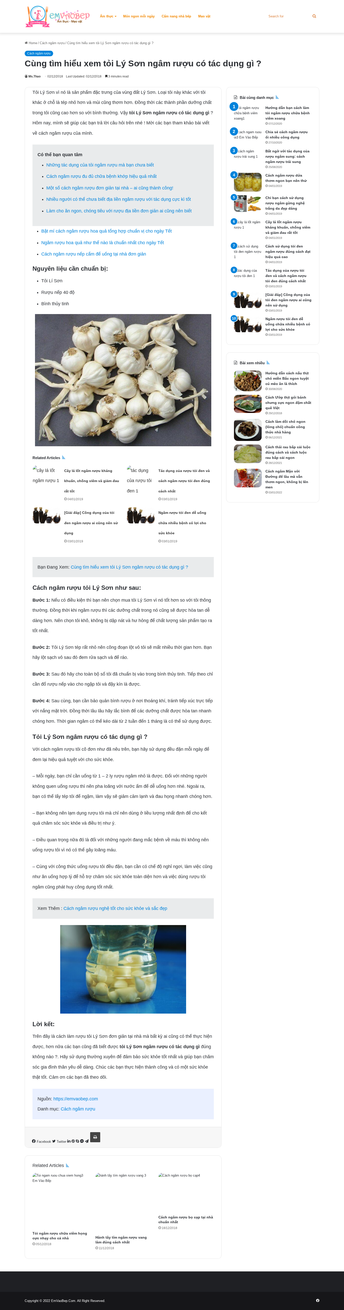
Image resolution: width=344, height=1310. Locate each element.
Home (32, 43)
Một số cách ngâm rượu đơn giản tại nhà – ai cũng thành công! (109, 187)
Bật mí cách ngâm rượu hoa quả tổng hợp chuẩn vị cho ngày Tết (106, 231)
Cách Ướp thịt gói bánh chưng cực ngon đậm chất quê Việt (288, 402)
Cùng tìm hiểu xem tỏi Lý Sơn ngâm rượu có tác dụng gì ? (129, 567)
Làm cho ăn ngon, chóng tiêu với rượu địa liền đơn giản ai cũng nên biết (119, 210)
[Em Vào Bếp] (57, 16)
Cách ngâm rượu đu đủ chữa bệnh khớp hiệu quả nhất (101, 176)
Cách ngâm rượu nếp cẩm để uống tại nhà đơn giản (93, 254)
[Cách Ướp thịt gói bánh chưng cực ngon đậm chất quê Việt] (248, 404)
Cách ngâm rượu (52, 43)
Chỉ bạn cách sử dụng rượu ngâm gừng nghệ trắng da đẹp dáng (285, 203)
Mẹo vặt (204, 16)
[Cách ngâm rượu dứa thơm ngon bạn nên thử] (248, 182)
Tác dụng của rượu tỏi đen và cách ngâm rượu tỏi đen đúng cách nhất (184, 481)
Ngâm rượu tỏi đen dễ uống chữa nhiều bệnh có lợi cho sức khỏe (182, 523)
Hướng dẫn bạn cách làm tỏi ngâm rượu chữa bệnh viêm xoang (287, 113)
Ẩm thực (106, 16)
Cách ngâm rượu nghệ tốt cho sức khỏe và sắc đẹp (115, 908)
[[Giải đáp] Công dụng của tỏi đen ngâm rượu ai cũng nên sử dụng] (46, 515)
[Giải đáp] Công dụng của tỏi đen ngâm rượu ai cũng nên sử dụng (91, 523)
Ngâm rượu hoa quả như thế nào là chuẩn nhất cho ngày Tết (102, 242)
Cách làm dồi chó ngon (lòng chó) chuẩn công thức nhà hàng (285, 427)
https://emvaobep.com (75, 1098)
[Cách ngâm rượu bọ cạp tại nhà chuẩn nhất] (186, 1192)
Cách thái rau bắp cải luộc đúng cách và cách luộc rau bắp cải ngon (288, 452)
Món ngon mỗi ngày (139, 16)
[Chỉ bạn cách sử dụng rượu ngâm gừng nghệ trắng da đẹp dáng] (248, 203)
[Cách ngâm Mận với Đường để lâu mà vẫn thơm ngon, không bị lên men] (248, 478)
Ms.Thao (34, 76)
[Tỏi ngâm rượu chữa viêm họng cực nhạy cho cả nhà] (60, 1201)
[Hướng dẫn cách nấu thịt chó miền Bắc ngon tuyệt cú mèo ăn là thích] (248, 381)
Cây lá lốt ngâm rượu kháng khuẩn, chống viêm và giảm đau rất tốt (91, 481)
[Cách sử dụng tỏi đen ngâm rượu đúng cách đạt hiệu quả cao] (248, 253)
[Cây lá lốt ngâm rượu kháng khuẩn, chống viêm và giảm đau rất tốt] (46, 475)
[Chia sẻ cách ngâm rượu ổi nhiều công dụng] (248, 137)
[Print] (95, 1137)
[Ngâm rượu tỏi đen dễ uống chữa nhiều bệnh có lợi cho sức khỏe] (141, 515)
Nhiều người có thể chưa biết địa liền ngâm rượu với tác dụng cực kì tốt (118, 199)
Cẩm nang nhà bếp (176, 16)
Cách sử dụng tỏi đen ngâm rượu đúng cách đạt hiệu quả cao (288, 251)
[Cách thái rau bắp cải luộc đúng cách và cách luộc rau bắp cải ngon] (248, 453)
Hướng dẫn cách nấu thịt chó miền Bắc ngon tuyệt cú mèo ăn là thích (287, 378)
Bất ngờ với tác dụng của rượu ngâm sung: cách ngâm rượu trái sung (287, 156)
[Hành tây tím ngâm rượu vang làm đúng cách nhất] (123, 1203)
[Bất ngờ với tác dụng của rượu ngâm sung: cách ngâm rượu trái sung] (248, 159)
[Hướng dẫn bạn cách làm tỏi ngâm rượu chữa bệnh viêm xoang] (248, 114)
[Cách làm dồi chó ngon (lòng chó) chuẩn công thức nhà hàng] (248, 430)
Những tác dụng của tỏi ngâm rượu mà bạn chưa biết (100, 165)
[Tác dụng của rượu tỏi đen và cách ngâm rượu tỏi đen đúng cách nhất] (141, 480)
